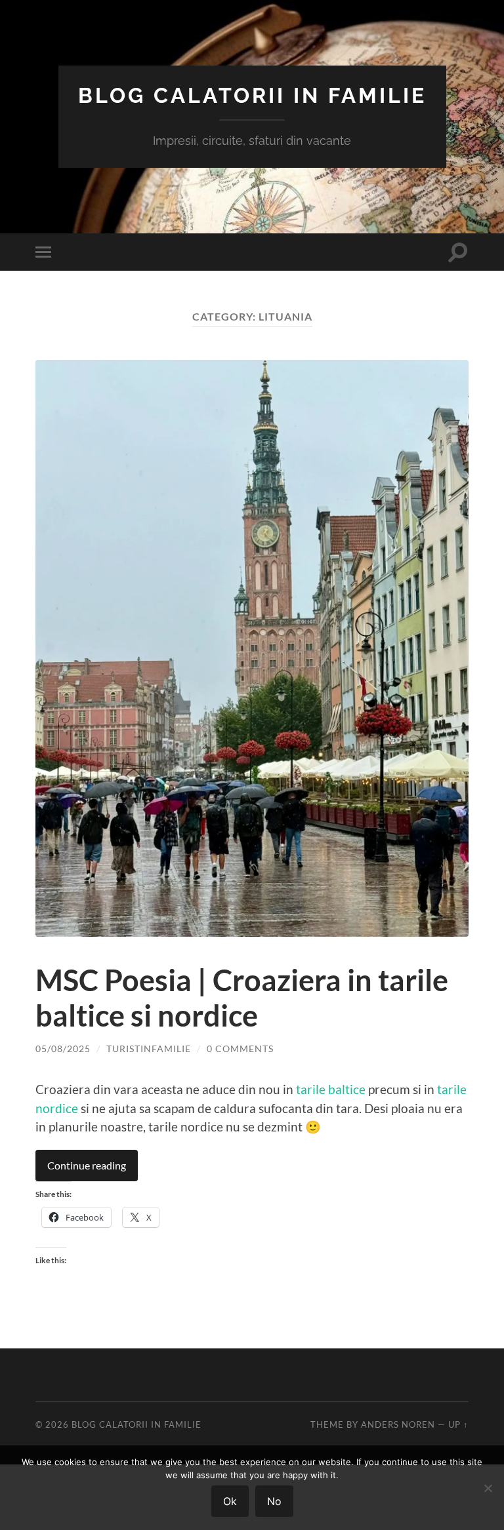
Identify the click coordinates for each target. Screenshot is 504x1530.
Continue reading (86, 1165)
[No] (487, 1488)
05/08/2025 (63, 1048)
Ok (230, 1501)
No (274, 1501)
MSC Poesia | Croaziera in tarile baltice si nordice (241, 997)
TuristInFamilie (148, 1048)
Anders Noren (398, 1424)
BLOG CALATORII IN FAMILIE (252, 95)
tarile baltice (331, 1089)
